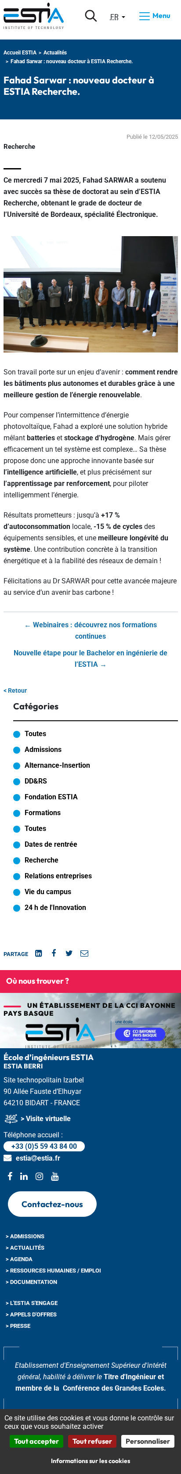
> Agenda (19, 1259)
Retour (15, 690)
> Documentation (31, 1282)
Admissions (43, 749)
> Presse (18, 1326)
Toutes (35, 734)
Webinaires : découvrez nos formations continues (90, 630)
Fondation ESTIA (51, 797)
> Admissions (25, 1236)
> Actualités (25, 1247)
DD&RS (36, 781)
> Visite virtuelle (45, 1118)
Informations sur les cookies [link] (90, 1461)
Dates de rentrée (51, 844)
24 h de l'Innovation (55, 907)
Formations (43, 813)
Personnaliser (148, 1441)
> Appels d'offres (31, 1314)
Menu (160, 15)
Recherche (41, 860)
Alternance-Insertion (57, 765)
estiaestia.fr (38, 1158)
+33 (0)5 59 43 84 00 (44, 1146)
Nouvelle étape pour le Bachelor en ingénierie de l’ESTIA (90, 659)
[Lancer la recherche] (91, 16)
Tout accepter (36, 1441)
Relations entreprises (58, 876)
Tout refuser (92, 1441)
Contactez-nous (52, 1204)
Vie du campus (48, 892)
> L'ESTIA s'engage (32, 1303)
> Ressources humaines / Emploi (53, 1270)
